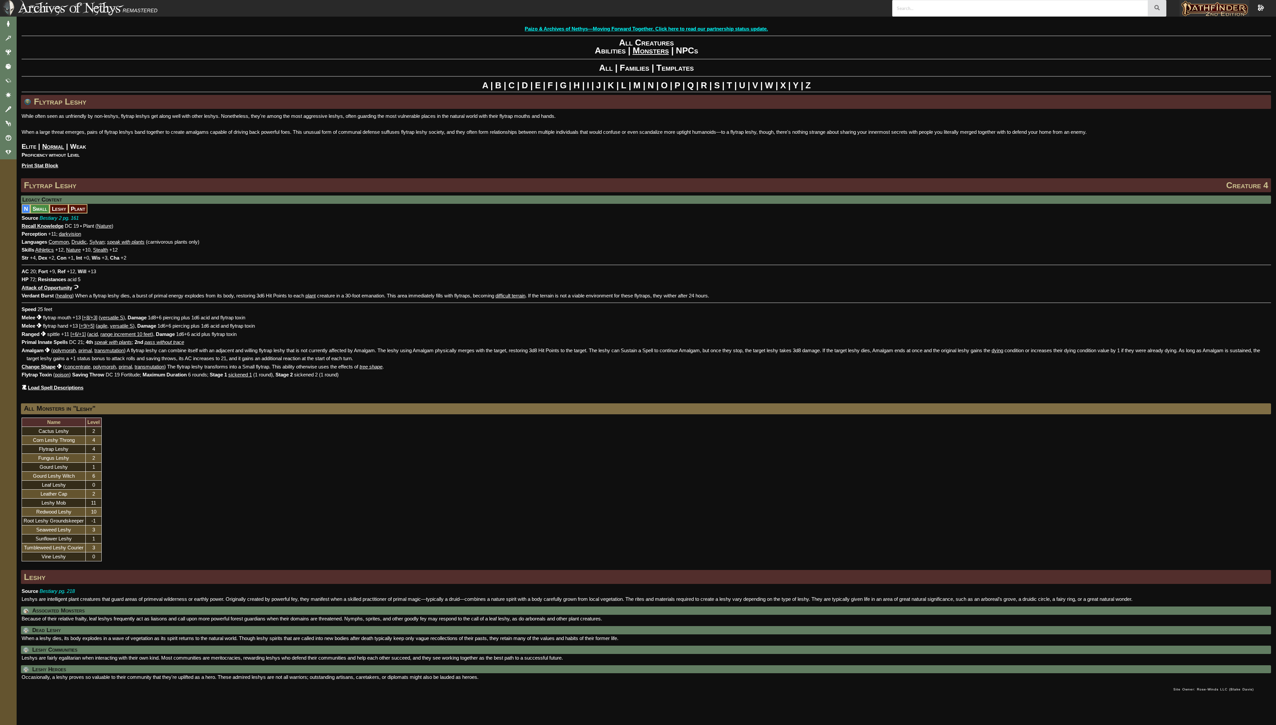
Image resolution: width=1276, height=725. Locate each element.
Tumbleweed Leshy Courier (53, 547)
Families (634, 68)
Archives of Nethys (69, 8)
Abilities (610, 50)
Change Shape (38, 366)
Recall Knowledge (42, 226)
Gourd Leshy (54, 467)
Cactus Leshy (54, 431)
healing (64, 295)
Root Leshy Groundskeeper (54, 521)
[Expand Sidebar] (8, 8)
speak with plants (113, 342)
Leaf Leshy (54, 485)
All (606, 68)
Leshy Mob (54, 503)
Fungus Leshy (53, 458)
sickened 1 (240, 374)
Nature (104, 226)
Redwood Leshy (53, 512)
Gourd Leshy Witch (54, 476)
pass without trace (164, 342)
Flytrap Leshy (50, 185)
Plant (78, 209)
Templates (675, 68)
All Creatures (646, 42)
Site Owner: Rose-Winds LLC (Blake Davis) (1213, 689)
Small (40, 209)
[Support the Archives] (8, 152)
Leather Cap (54, 494)
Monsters (651, 50)
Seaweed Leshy (53, 529)
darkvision (70, 234)
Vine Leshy (54, 556)
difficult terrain (510, 295)
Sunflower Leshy (54, 538)
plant (310, 295)
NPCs (687, 50)
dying (997, 350)
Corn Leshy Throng (54, 440)
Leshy (59, 209)
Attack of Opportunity (47, 287)
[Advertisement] (595, 696)
